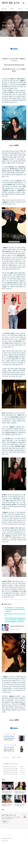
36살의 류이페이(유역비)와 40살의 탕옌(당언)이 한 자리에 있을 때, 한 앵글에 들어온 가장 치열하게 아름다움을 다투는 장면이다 (15, 619)
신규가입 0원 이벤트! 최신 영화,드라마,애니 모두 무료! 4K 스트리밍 (9, 739)
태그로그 (20, 9)
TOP (25, 839)
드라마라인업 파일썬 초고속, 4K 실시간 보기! (9, 736)
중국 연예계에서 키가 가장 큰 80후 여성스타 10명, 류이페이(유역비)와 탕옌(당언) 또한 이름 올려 (15, 609)
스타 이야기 (6, 764)
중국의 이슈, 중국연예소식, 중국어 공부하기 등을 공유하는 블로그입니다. (11, 817)
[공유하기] (7, 757)
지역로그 (12, 9)
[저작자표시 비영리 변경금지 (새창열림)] (19, 757)
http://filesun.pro (7, 734)
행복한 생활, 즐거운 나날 (13, 3)
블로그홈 (4, 9)
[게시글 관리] (9, 757)
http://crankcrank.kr (8, 745)
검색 (22, 3)
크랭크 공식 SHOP (8, 747)
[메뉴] (25, 3)
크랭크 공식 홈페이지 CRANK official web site (8, 750)
